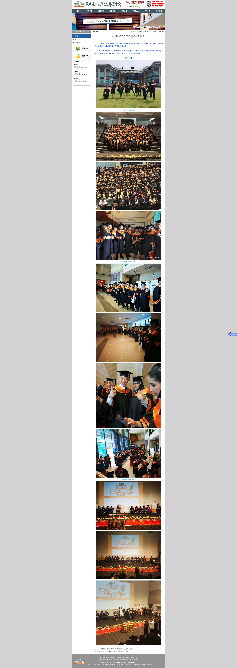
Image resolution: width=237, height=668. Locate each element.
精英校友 (136, 11)
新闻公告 (77, 36)
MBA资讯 (77, 39)
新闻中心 (147, 11)
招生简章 (101, 11)
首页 (78, 11)
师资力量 (124, 11)
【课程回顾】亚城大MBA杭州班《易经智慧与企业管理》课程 (115, 649)
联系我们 (159, 11)
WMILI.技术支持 (131, 662)
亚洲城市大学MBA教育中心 (144, 31)
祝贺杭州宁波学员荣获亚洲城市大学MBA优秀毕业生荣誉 (114, 651)
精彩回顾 (77, 42)
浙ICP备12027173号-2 (119, 662)
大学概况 (89, 11)
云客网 (109, 662)
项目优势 (112, 11)
